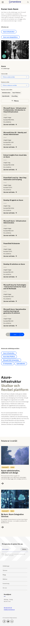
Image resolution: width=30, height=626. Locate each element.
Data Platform (16, 92)
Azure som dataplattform (10, 37)
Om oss (5, 588)
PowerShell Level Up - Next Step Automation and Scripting (14, 179)
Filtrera (16, 101)
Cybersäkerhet (21, 363)
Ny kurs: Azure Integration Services (12, 515)
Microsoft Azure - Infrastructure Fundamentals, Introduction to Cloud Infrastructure (14, 110)
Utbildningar (6, 566)
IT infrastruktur (7, 363)
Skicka (24, 549)
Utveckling (14, 96)
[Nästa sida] (22, 334)
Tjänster (5, 570)
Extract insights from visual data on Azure (15, 156)
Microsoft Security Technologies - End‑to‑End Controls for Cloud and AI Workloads (14, 287)
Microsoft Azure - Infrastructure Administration (14, 222)
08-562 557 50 (8, 607)
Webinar (5, 579)
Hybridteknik (5, 96)
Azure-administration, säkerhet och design (10, 471)
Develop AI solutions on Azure (14, 264)
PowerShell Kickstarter (11, 243)
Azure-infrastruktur (8, 31)
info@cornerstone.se (9, 609)
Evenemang (6, 583)
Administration (6, 92)
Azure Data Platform (9, 356)
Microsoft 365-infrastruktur (11, 360)
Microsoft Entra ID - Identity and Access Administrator (14, 133)
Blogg (4, 575)
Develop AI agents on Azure (13, 200)
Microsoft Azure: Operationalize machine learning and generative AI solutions (14, 311)
